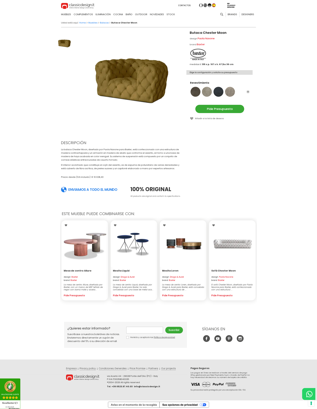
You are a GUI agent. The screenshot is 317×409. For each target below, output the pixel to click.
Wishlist (67, 225)
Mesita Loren (170, 270)
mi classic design (231, 5)
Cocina (118, 14)
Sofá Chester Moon (223, 270)
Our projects (168, 368)
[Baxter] (198, 54)
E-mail (145, 330)
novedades (157, 14)
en (205, 5)
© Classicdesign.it (86, 378)
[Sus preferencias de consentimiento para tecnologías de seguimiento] (311, 403)
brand (70, 280)
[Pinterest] (229, 341)
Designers (248, 14)
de (209, 5)
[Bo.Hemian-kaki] (206, 92)
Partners (153, 368)
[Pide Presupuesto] (84, 243)
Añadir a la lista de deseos (209, 118)
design (71, 276)
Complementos (83, 14)
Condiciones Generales (113, 368)
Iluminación (103, 14)
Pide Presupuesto (220, 109)
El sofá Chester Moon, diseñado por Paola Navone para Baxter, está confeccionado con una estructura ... (232, 287)
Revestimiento (199, 83)
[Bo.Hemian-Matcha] (230, 92)
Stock (171, 14)
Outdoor (141, 14)
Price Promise (137, 368)
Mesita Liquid (121, 270)
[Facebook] (206, 341)
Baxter (201, 44)
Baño (129, 14)
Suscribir (174, 330)
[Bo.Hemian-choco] (195, 92)
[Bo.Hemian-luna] (218, 92)
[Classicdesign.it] (77, 6)
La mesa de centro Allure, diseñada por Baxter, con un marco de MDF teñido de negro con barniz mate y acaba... (83, 287)
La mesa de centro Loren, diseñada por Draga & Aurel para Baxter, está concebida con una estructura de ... (183, 287)
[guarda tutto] (248, 91)
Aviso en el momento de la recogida (134, 404)
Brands (232, 14)
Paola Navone (206, 38)
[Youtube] (217, 341)
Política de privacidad (164, 337)
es (214, 5)
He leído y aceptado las (152, 337)
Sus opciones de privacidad (180, 404)
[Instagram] (240, 341)
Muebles (66, 14)
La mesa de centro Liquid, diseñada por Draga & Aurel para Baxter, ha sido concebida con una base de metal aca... (133, 287)
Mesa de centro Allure (77, 270)
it (201, 5)
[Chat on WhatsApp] (308, 394)
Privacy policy (88, 368)
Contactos (184, 5)
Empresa (71, 368)
